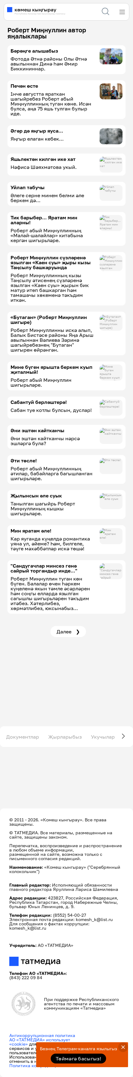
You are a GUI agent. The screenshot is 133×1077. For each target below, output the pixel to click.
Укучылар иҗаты (111, 737)
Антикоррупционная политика (42, 1035)
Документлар (22, 737)
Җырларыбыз (65, 737)
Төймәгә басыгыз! (78, 1058)
